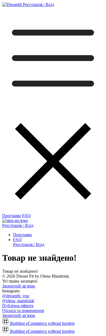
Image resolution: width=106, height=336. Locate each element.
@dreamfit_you (15, 295)
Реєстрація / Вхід (38, 4)
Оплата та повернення (23, 310)
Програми (11, 215)
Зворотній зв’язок (18, 286)
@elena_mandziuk (18, 300)
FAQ (26, 215)
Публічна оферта (17, 305)
